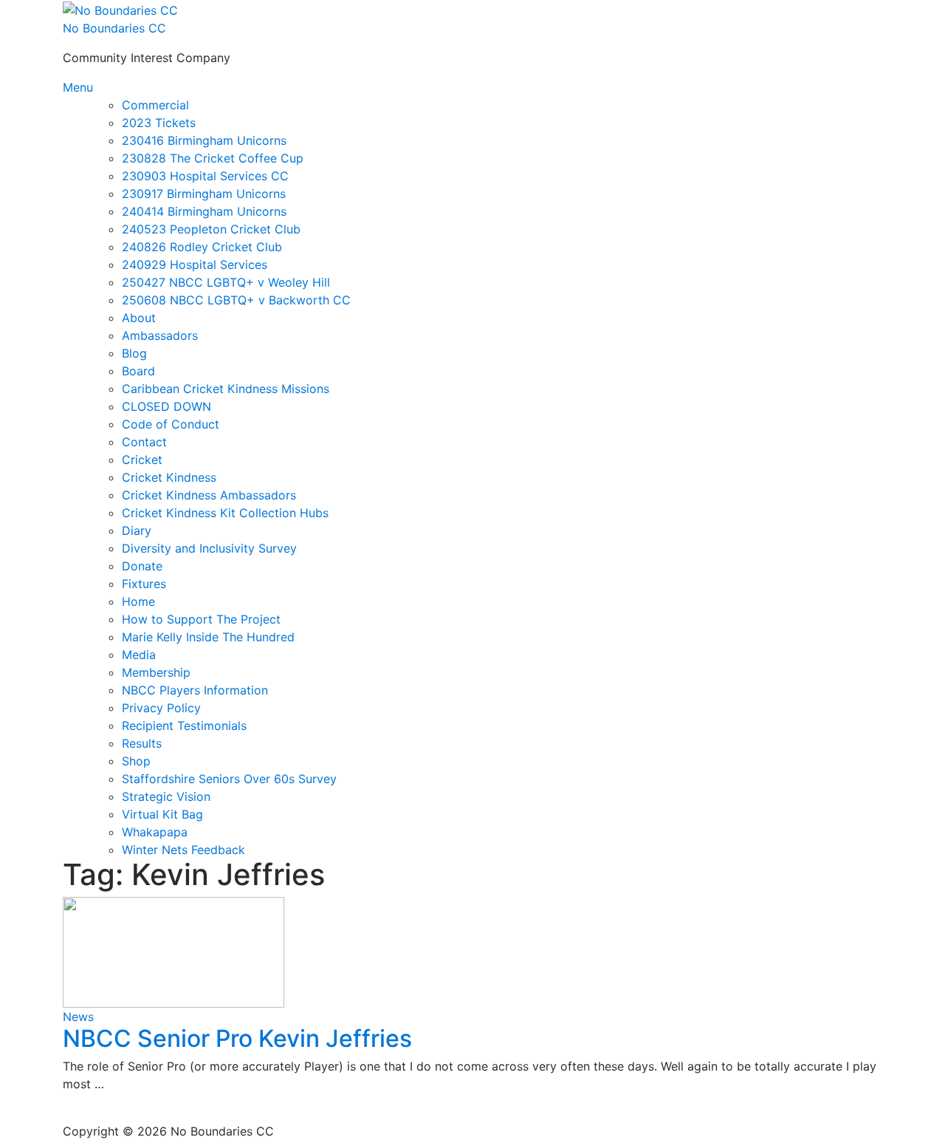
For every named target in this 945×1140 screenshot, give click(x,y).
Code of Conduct (170, 424)
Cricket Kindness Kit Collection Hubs (225, 512)
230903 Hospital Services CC (205, 175)
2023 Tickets (159, 122)
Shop (136, 761)
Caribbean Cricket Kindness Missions (225, 388)
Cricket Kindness (169, 477)
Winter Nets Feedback (183, 849)
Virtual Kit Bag (162, 814)
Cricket (142, 459)
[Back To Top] (70, 1113)
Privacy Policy (161, 707)
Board (138, 370)
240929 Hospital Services (194, 264)
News (78, 1016)
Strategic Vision (166, 796)
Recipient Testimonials (184, 725)
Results (142, 743)
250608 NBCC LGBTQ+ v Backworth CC (236, 300)
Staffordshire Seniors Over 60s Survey (229, 778)
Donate (142, 566)
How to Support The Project (201, 619)
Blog (134, 353)
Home (138, 601)
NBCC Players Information (195, 690)
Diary (136, 530)
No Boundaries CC (114, 28)
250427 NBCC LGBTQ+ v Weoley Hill (226, 282)
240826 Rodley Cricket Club (202, 246)
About (139, 317)
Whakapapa (155, 832)
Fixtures (144, 583)
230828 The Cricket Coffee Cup (212, 158)
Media (139, 654)
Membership (156, 672)
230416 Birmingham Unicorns (204, 140)
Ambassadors (160, 335)
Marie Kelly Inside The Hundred (208, 636)
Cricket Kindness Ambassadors (209, 495)
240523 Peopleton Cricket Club (211, 229)
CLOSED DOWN (166, 406)
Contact (144, 441)
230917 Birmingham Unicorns (204, 193)
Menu (78, 87)
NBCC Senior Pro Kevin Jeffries (237, 1038)
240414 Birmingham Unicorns (204, 211)
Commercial (155, 105)
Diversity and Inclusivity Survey (209, 548)
